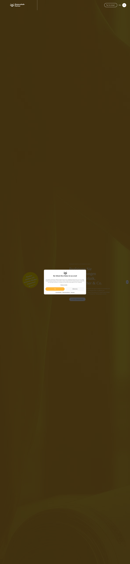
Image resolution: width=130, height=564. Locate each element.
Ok (55, 289)
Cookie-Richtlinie (59, 292)
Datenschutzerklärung (66, 292)
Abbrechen (75, 289)
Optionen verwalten (63, 284)
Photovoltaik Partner (52, 279)
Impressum (73, 292)
